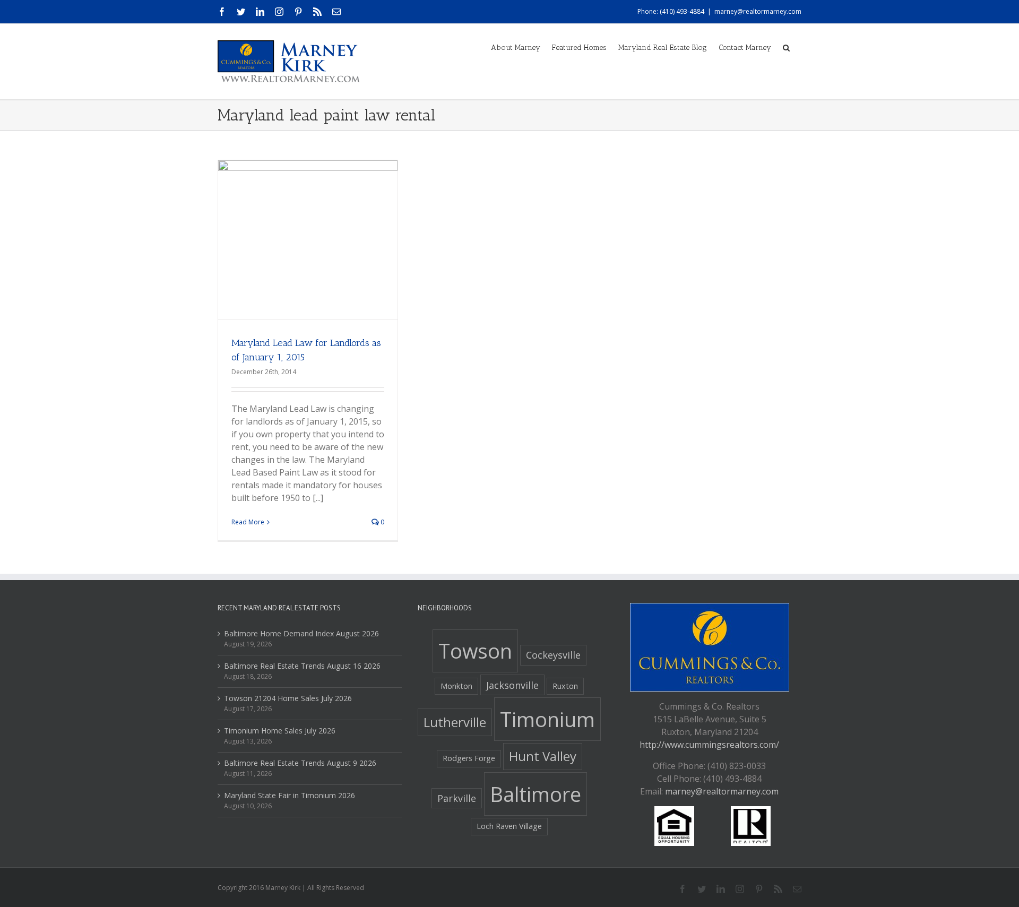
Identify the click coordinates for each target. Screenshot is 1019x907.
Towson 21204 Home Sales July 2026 (288, 698)
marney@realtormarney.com (757, 11)
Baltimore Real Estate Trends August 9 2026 (300, 763)
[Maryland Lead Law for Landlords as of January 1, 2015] (308, 250)
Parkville (456, 798)
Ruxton (565, 686)
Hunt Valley (542, 756)
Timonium (547, 719)
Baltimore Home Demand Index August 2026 (301, 633)
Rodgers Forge (469, 758)
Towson (475, 650)
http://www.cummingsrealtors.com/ (709, 744)
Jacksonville (512, 685)
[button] (786, 47)
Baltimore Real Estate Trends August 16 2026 (302, 666)
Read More (247, 521)
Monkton (456, 686)
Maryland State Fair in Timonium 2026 (289, 795)
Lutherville (455, 722)
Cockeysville (553, 655)
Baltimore (535, 794)
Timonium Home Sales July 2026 (279, 730)
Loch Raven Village (509, 826)
